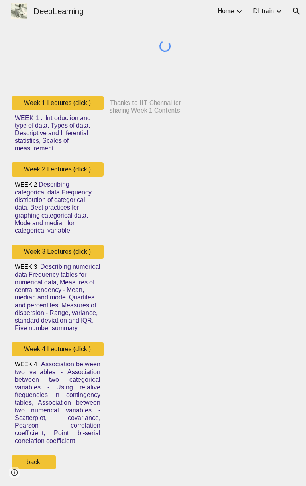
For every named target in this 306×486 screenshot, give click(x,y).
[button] (296, 11)
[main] (58, 133)
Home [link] (226, 11)
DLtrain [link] (263, 11)
